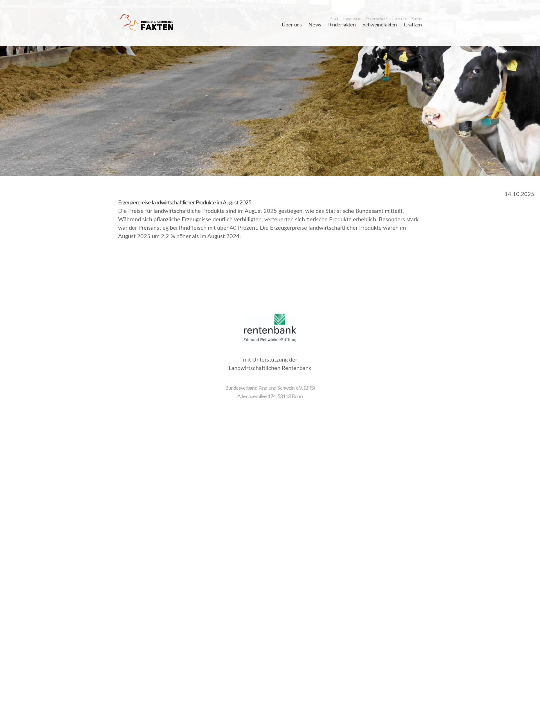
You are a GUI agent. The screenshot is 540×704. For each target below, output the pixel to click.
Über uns (399, 19)
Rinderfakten (342, 25)
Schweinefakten (380, 25)
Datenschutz (376, 19)
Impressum (352, 19)
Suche (416, 19)
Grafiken (413, 25)
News (315, 25)
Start (334, 19)
